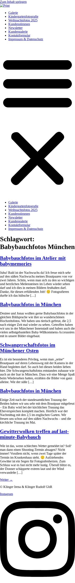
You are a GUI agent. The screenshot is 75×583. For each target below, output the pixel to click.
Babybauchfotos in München (30, 304)
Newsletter (15, 28)
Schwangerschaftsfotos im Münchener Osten (27, 347)
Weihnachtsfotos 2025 (23, 20)
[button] (37, 120)
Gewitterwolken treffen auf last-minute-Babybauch (34, 434)
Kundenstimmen (19, 24)
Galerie (13, 12)
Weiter (6, 479)
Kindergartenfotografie (23, 16)
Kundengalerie (18, 31)
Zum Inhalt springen (13, 2)
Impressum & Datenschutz (25, 39)
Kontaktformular (19, 35)
